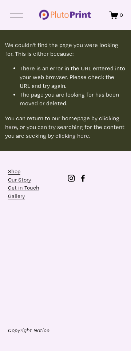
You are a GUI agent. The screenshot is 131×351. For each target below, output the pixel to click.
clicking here (72, 135)
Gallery (16, 196)
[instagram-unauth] (71, 178)
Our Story (19, 179)
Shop (14, 171)
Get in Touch (23, 187)
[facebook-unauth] (83, 178)
